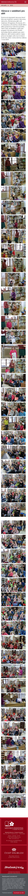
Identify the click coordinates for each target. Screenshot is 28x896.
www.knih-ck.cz (15, 838)
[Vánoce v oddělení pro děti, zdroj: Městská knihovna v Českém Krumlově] (13, 49)
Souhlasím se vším (19, 893)
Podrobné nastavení (7, 892)
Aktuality (4, 5)
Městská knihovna (9, 2)
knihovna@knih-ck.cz (16, 837)
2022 (11, 5)
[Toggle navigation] (25, 1)
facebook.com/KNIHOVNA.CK (15, 840)
